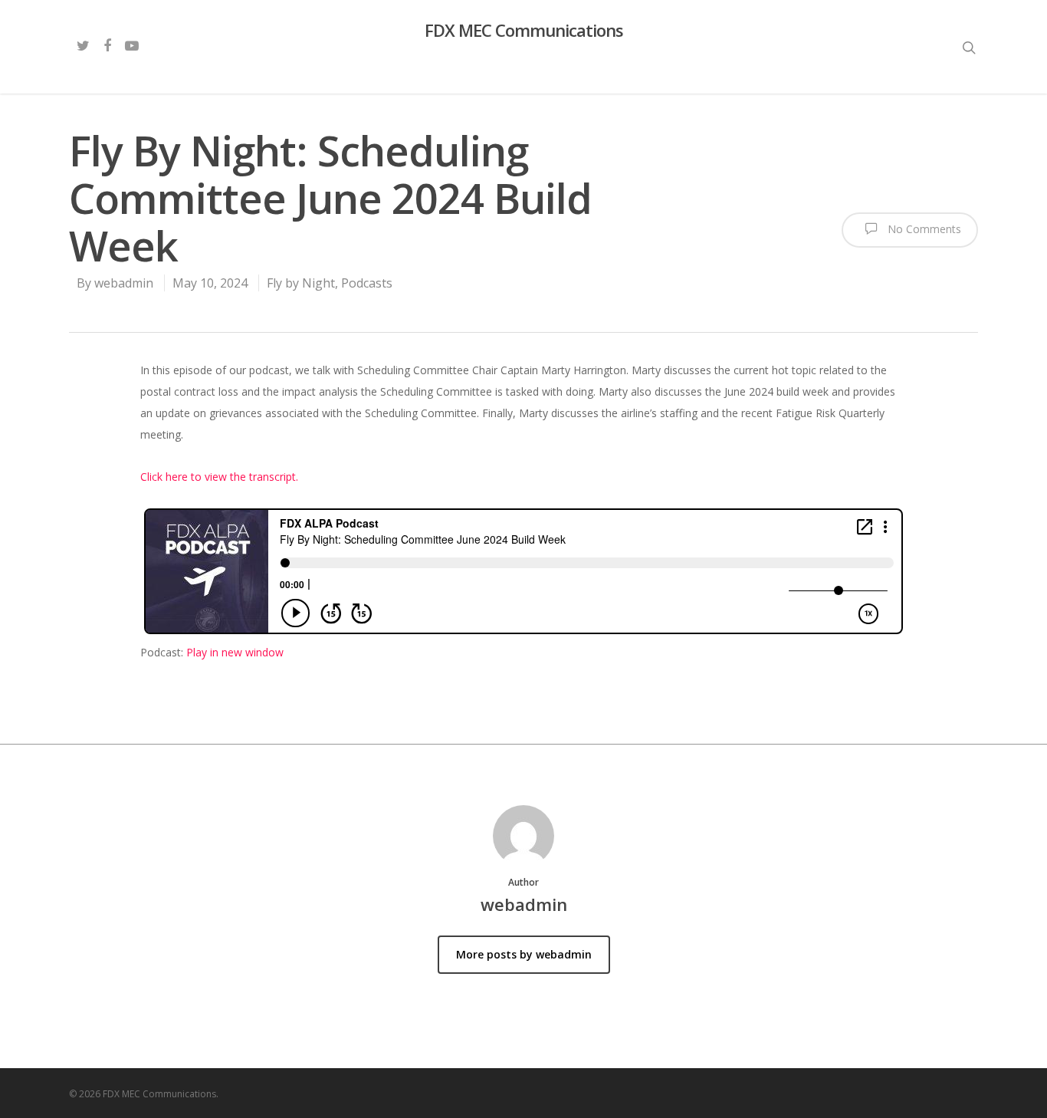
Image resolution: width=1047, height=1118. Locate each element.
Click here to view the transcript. (219, 476)
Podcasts (366, 283)
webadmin (123, 283)
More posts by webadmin (524, 954)
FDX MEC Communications (524, 29)
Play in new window (235, 652)
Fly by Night (301, 283)
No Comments (923, 229)
